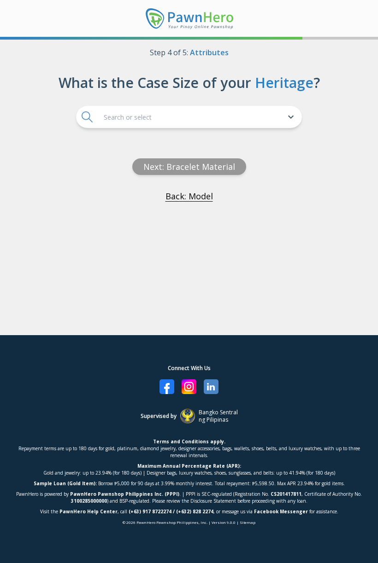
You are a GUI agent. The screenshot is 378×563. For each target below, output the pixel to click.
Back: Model (189, 196)
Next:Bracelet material (189, 166)
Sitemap (247, 522)
